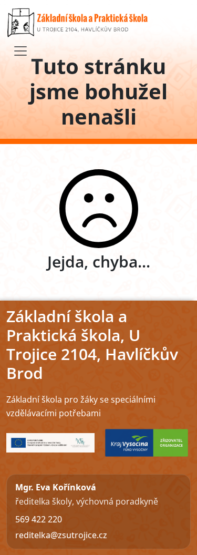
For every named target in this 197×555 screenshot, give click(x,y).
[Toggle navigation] (20, 51)
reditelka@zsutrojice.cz (61, 535)
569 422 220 (38, 519)
